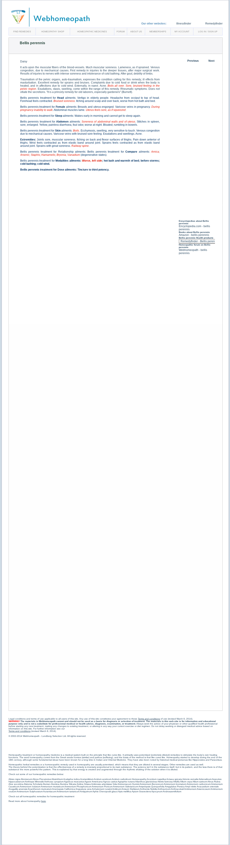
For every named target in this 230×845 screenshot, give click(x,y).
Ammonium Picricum (102, 786)
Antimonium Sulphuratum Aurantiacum (36, 791)
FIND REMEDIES (22, 31)
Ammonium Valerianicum (125, 786)
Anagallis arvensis (18, 789)
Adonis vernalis (190, 779)
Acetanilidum (86, 779)
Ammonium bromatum (175, 784)
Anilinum (116, 789)
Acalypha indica (71, 779)
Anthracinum (163, 789)
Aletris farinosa (165, 781)
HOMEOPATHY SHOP (52, 31)
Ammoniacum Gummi (128, 784)
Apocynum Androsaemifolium (166, 791)
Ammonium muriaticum (52, 786)
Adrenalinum (205, 779)
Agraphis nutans (126, 781)
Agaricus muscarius (74, 781)
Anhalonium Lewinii (102, 789)
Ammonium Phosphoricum (77, 786)
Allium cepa (186, 781)
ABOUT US (136, 31)
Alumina (55, 784)
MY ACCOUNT (182, 31)
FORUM (121, 31)
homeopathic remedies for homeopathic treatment (48, 796)
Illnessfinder (183, 23)
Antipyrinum (86, 791)
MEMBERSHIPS (157, 31)
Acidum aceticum (102, 779)
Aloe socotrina (16, 784)
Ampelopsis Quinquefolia (151, 786)
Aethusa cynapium (54, 781)
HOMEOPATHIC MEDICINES (92, 31)
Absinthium (57, 779)
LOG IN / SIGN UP (207, 31)
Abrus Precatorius (42, 779)
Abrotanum (26, 779)
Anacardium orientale (208, 786)
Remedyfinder (214, 23)
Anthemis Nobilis (148, 789)
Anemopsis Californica (63, 789)
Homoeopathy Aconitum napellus (149, 779)
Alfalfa (176, 781)
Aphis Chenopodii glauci (105, 791)
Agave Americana (93, 781)
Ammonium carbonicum (199, 784)
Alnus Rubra (214, 781)
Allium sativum (199, 781)
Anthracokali (177, 789)
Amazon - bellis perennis (194, 235)
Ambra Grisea (84, 784)
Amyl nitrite (190, 786)
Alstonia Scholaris (33, 784)
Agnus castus (110, 781)
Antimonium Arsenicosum (197, 789)
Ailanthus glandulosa (146, 781)
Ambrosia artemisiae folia (104, 784)
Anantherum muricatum (40, 789)
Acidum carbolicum (121, 779)
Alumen (47, 784)
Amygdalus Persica (175, 786)
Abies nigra (14, 779)
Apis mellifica (124, 791)
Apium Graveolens (141, 791)
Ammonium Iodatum (30, 786)
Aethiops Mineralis (34, 781)
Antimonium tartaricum (68, 791)
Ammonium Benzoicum (151, 784)
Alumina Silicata (68, 784)
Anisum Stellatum (130, 789)
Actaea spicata (174, 779)
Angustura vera (83, 789)
